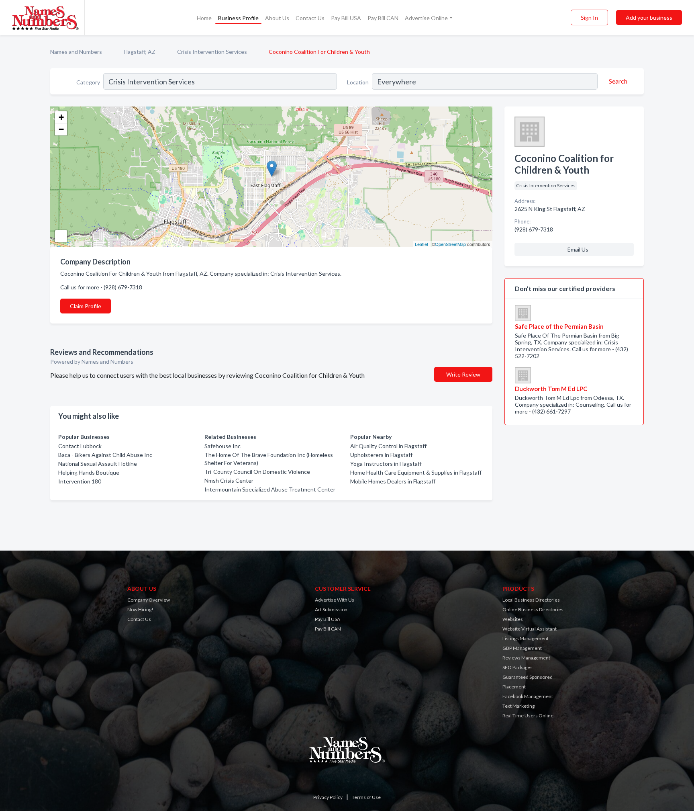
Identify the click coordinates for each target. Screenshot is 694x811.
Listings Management (525, 638)
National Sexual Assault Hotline (97, 463)
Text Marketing (518, 706)
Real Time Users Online (527, 716)
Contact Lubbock (80, 445)
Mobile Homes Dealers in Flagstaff (392, 481)
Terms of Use (366, 797)
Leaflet (421, 244)
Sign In (589, 17)
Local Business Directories (531, 600)
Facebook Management (527, 696)
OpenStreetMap (450, 244)
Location (358, 82)
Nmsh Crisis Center (228, 480)
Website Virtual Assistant (529, 629)
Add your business (649, 17)
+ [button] (61, 117)
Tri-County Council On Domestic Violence (257, 471)
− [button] (61, 129)
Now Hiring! (140, 609)
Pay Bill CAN (382, 17)
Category (88, 82)
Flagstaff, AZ (139, 51)
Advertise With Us (334, 600)
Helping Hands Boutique (88, 472)
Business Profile (238, 17)
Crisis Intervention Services (212, 51)
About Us (277, 17)
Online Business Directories (532, 609)
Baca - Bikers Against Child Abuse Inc (105, 454)
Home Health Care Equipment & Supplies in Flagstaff (416, 472)
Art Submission (331, 609)
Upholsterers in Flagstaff (381, 454)
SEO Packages (517, 667)
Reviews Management (526, 658)
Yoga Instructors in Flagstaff (386, 463)
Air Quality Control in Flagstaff (388, 445)
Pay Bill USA (346, 17)
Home (204, 17)
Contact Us (310, 17)
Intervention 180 (79, 481)
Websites (512, 619)
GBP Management (522, 648)
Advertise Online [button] (426, 17)
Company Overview (148, 600)
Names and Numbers (76, 51)
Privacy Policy (328, 797)
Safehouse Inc (222, 445)
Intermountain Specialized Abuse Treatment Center (269, 489)
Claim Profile (85, 306)
